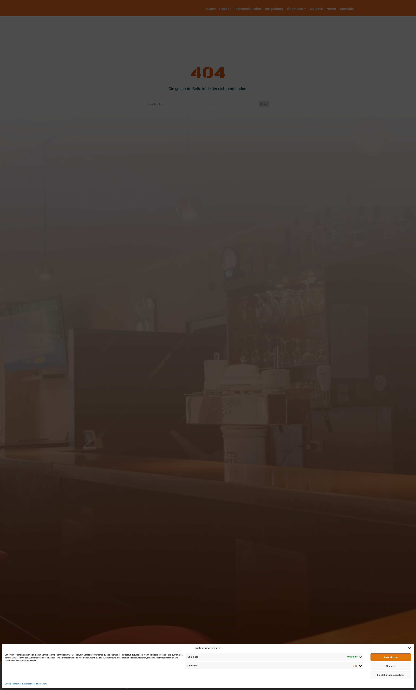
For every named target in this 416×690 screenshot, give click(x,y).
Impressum (41, 684)
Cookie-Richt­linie (13, 684)
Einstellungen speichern (390, 675)
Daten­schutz (28, 684)
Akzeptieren (391, 657)
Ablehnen (390, 666)
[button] (409, 648)
